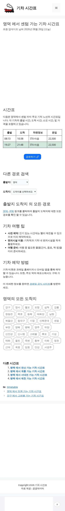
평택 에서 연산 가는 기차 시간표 (27, 367)
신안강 (9, 334)
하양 (46, 327)
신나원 (21, 334)
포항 (37, 307)
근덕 (7, 347)
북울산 (9, 320)
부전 (7, 327)
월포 (27, 307)
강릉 (56, 307)
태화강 (40, 314)
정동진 (9, 314)
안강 (37, 347)
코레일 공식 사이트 (40, 283)
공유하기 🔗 (32, 156)
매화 (7, 340)
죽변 (27, 340)
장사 (17, 307)
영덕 (5, 211)
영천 (56, 340)
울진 (17, 340)
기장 (32, 320)
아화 (46, 340)
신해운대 (44, 320)
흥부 (37, 340)
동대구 (21, 320)
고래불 (33, 334)
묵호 (20, 314)
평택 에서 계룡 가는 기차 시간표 (27, 371)
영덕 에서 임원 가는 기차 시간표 (24, 391)
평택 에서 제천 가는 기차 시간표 (27, 378)
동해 (29, 314)
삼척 (46, 307)
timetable (12, 387)
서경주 (48, 347)
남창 (51, 314)
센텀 (11, 211)
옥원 (17, 347)
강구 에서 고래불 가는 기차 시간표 (25, 395)
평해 (27, 327)
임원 (27, 347)
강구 (7, 307)
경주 (37, 327)
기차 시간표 (27, 7)
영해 (17, 327)
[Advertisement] (32, 68)
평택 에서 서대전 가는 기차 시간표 (28, 374)
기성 (54, 334)
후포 (44, 334)
